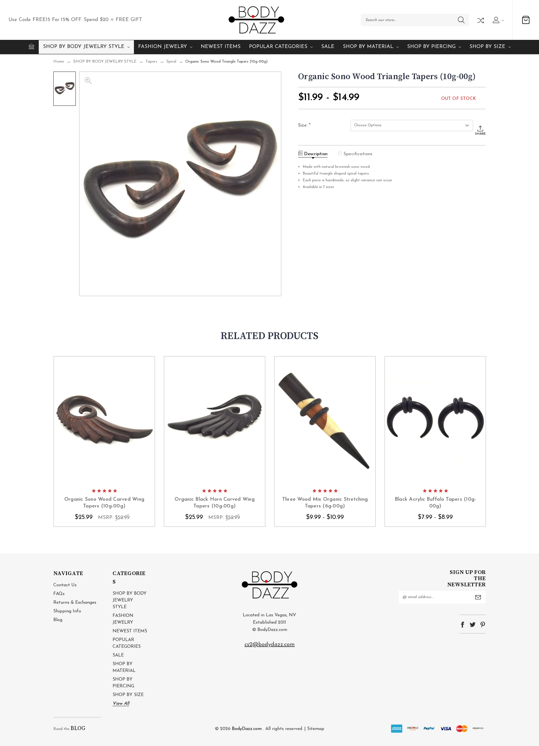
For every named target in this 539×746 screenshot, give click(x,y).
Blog (57, 620)
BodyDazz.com (247, 729)
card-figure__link (104, 420)
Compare (480, 20)
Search (461, 20)
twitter (473, 625)
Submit (478, 597)
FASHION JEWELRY (162, 46)
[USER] (497, 20)
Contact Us (65, 585)
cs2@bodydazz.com (270, 644)
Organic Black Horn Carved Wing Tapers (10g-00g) (215, 503)
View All (121, 703)
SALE (327, 46)
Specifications (358, 154)
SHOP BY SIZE (487, 46)
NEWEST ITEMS (221, 46)
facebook (462, 625)
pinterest (483, 625)
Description (316, 154)
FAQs (59, 594)
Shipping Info (67, 611)
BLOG (77, 728)
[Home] (31, 46)
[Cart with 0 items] (526, 20)
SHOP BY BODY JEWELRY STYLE (83, 46)
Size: (304, 126)
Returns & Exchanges (74, 602)
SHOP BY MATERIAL (368, 46)
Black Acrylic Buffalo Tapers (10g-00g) (435, 503)
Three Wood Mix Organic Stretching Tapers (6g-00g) (325, 503)
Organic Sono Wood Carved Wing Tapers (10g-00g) (104, 503)
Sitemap (315, 729)
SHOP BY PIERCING (431, 46)
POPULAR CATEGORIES (278, 46)
